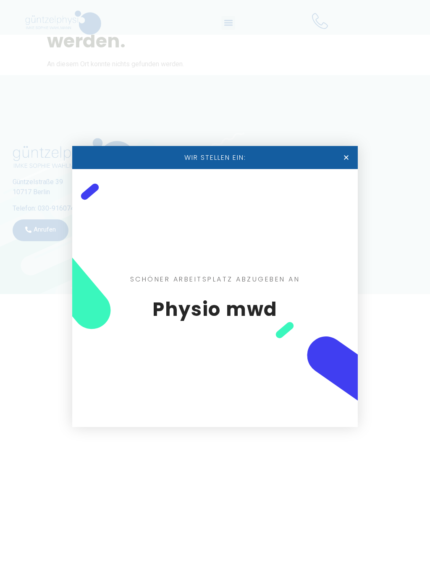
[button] (346, 157)
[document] (215, 286)
